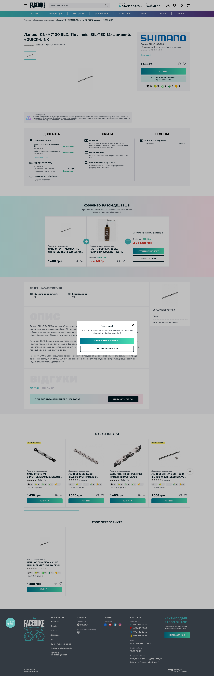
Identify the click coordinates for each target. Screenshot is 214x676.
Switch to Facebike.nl (107, 340)
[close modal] (133, 325)
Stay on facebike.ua (106, 348)
